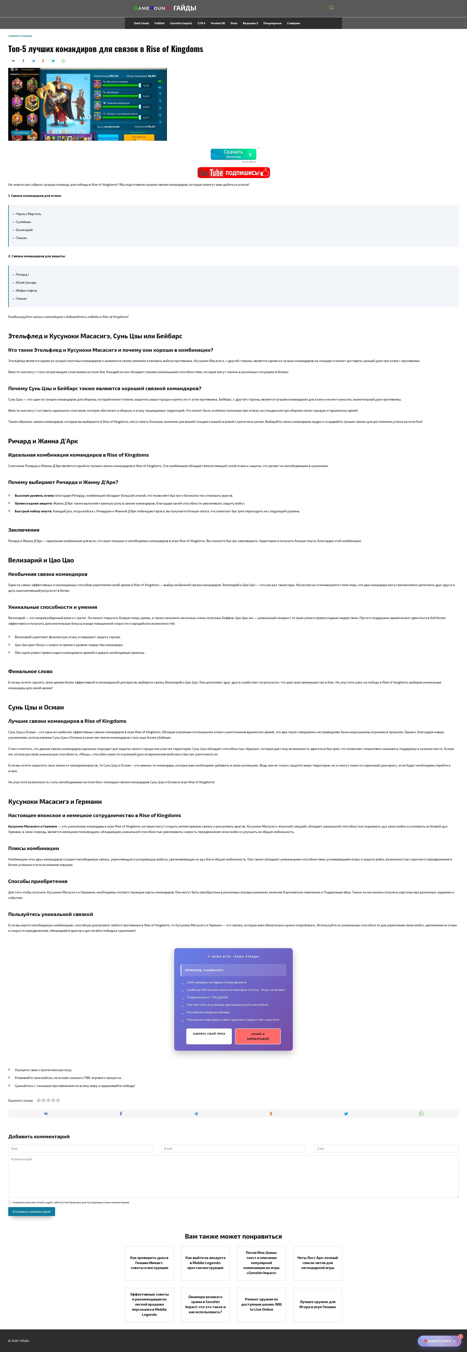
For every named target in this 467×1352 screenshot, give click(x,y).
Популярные (272, 23)
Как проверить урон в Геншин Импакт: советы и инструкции (149, 1262)
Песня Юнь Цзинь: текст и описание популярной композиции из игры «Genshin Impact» (261, 1262)
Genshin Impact (181, 23)
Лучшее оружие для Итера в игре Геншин (318, 1304)
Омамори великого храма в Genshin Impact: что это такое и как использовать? (205, 1304)
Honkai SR (218, 23)
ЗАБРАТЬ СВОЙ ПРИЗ (209, 1033)
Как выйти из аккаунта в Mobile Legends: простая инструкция (205, 1262)
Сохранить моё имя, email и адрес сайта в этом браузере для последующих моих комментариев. (71, 1202)
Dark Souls (141, 23)
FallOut (160, 23)
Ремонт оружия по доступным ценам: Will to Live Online (261, 1304)
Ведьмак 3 (250, 23)
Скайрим (293, 23)
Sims (233, 23)
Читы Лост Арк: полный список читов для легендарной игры (317, 1262)
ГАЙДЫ (184, 8)
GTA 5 (201, 23)
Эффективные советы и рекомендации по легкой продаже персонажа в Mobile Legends (149, 1304)
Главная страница (20, 36)
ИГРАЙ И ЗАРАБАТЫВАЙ (258, 1036)
